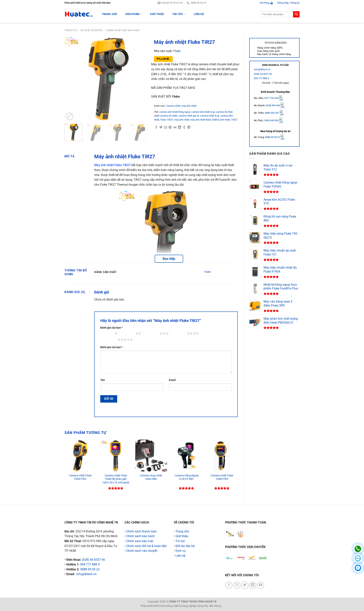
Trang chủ (70, 30)
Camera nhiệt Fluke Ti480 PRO (222, 477)
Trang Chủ (109, 14)
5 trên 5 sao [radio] (109, 339)
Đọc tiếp (169, 259)
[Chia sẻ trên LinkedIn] (179, 127)
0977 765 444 (271, 97)
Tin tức (177, 14)
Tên (102, 380)
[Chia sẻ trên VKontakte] (175, 127)
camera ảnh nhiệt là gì (203, 111)
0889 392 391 (272, 112)
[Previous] (70, 79)
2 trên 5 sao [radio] (127, 333)
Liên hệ (199, 14)
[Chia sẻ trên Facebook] (156, 127)
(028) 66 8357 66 (263, 74)
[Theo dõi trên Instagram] (236, 585)
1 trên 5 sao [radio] (106, 333)
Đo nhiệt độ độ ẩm (91, 30)
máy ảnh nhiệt (181, 119)
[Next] (141, 79)
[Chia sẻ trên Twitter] (160, 127)
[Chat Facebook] (358, 568)
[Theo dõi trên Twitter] (244, 585)
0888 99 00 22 (272, 137)
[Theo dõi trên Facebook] (228, 585)
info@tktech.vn (262, 69)
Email (172, 380)
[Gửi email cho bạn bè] (165, 127)
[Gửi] (296, 14)
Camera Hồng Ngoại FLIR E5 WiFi (186, 477)
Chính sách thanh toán (141, 531)
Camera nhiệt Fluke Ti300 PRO (80, 477)
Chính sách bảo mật (139, 541)
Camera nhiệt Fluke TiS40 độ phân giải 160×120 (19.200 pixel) (115, 479)
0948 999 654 (273, 105)
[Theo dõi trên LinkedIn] (252, 585)
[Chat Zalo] (358, 558)
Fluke (176, 51)
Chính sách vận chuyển (141, 551)
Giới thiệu (157, 14)
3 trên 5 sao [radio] (152, 333)
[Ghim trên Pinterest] (170, 127)
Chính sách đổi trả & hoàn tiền (146, 546)
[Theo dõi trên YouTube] (260, 585)
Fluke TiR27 (166, 119)
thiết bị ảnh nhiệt (221, 119)
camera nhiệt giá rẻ (188, 115)
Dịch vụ (181, 551)
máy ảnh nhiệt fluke (200, 119)
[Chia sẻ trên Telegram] (188, 127)
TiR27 (234, 119)
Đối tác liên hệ (185, 546)
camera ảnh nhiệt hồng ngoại (174, 111)
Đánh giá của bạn (111, 327)
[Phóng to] (69, 116)
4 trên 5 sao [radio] (179, 333)
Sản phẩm (132, 14)
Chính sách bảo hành (140, 536)
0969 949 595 (271, 120)
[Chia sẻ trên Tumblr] (184, 127)
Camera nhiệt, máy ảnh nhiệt (122, 30)
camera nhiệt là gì (209, 115)
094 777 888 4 (261, 78)
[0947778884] (358, 549)
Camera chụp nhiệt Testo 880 (151, 477)
